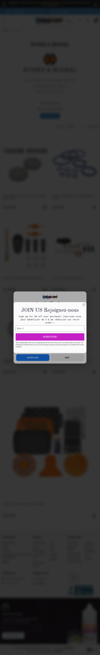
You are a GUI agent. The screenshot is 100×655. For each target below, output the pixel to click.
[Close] (83, 304)
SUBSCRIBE (50, 336)
